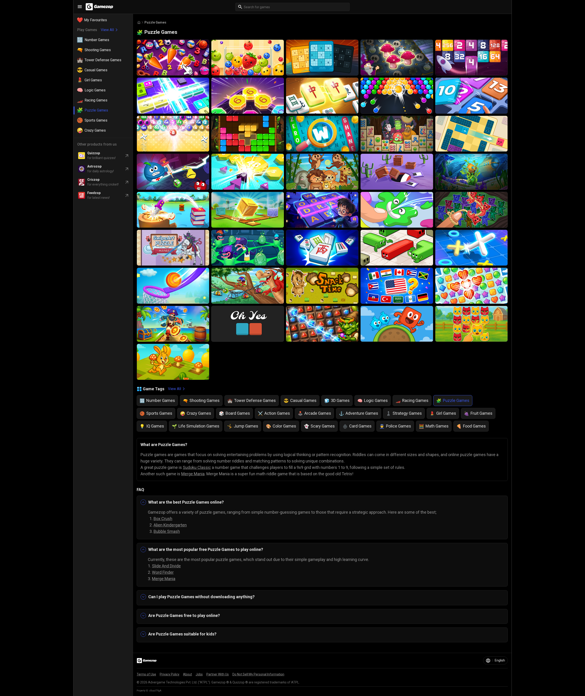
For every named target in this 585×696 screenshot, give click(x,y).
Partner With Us (217, 674)
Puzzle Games (155, 22)
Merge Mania (193, 473)
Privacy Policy (169, 674)
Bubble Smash (167, 531)
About (187, 674)
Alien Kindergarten (170, 525)
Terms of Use (146, 674)
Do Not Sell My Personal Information (258, 674)
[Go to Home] (139, 22)
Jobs (199, 674)
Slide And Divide (166, 565)
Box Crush (163, 518)
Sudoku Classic (197, 467)
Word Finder (163, 572)
